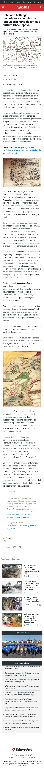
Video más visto (22, 633)
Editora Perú (8, 761)
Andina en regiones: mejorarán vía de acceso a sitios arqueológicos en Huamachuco (31, 618)
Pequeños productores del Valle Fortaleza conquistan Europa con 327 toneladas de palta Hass (21, 701)
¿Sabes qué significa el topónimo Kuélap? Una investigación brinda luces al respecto (22, 150)
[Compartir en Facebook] (38, 576)
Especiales (27, 2)
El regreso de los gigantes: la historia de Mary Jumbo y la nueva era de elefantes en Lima (31, 585)
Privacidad (37, 761)
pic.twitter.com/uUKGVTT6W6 (18, 517)
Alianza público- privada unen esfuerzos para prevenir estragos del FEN (32, 569)
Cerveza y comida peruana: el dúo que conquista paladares (32, 600)
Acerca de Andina (19, 761)
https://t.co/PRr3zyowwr (21, 514)
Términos (29, 761)
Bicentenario (8, 2)
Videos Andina (11, 559)
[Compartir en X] (40, 576)
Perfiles (18, 2)
